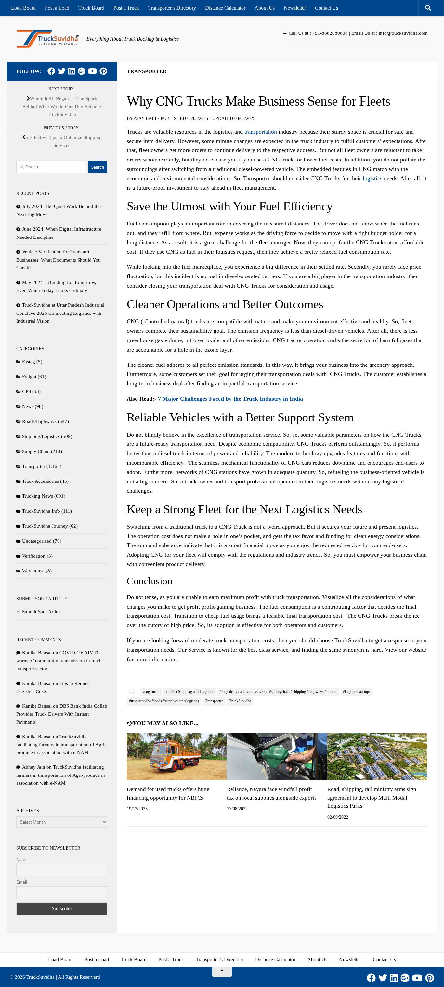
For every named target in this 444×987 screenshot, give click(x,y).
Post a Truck (126, 8)
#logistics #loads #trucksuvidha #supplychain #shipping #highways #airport (278, 691)
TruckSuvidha (240, 701)
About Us (265, 8)
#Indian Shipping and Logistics (189, 691)
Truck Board (91, 8)
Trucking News (37, 496)
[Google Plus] (81, 71)
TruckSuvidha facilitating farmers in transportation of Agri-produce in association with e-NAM (61, 744)
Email (21, 882)
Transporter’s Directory (172, 8)
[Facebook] (51, 71)
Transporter (147, 71)
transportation (260, 131)
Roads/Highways (39, 421)
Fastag (28, 361)
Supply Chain (36, 451)
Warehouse (33, 570)
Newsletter (295, 8)
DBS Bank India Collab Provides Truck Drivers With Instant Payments (61, 713)
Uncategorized (37, 541)
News (27, 406)
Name (22, 859)
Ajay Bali (145, 118)
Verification (34, 555)
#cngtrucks (150, 691)
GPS (26, 391)
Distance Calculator (225, 8)
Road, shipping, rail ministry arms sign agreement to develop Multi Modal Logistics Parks (371, 797)
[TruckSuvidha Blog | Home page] (48, 39)
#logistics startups (357, 691)
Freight (29, 376)
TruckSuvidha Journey (45, 526)
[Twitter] (62, 71)
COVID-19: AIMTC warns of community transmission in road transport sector (58, 660)
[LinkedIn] (71, 71)
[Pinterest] (103, 71)
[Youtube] (92, 71)
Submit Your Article (42, 611)
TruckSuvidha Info (41, 511)
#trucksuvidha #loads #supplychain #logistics (164, 701)
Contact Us (326, 8)
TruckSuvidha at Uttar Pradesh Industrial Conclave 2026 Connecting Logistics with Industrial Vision (60, 313)
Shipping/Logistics (41, 436)
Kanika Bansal (37, 652)
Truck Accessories (40, 481)
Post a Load (57, 8)
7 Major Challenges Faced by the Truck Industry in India (230, 398)
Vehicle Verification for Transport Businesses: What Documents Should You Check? (58, 259)
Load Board (23, 8)
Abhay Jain (33, 767)
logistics (372, 178)
